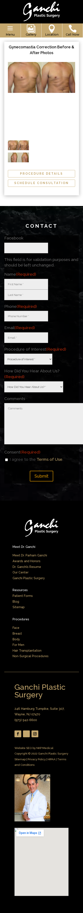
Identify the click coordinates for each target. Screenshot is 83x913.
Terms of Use (49, 459)
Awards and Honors (26, 561)
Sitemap (19, 607)
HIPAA (51, 759)
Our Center (21, 572)
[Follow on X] (26, 733)
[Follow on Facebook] (17, 733)
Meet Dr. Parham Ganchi (30, 555)
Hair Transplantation (27, 650)
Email (19, 327)
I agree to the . (36, 459)
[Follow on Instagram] (34, 733)
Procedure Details (41, 173)
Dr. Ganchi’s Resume (27, 567)
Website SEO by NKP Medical (33, 748)
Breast (17, 633)
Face (16, 627)
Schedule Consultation (41, 183)
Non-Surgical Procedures (31, 656)
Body (16, 639)
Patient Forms (23, 596)
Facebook (13, 238)
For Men (18, 645)
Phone (20, 306)
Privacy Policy (37, 759)
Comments (14, 398)
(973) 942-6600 (25, 720)
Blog (16, 601)
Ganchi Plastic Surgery (29, 578)
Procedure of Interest (35, 349)
